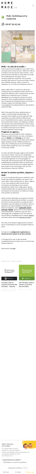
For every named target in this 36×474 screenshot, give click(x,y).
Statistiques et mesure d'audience (15, 462)
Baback (31, 215)
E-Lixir (20, 166)
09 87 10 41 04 (12, 24)
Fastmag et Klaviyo (25, 217)
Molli (13, 248)
